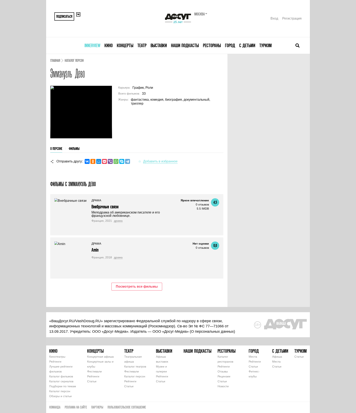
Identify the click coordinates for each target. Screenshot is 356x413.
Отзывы (223, 371)
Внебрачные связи (104, 206)
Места (253, 356)
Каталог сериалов (61, 381)
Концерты (125, 45)
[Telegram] (127, 161)
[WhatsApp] (116, 161)
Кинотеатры (57, 356)
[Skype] (121, 161)
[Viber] (110, 161)
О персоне (56, 148)
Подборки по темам (62, 386)
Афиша (277, 356)
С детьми (247, 45)
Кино (108, 45)
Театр (141, 45)
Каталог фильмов (61, 376)
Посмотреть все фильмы (137, 286)
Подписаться (64, 16)
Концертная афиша (100, 356)
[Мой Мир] (98, 161)
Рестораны (212, 45)
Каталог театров (135, 366)
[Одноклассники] (92, 161)
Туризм (265, 45)
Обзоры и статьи (60, 396)
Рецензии (224, 376)
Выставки (159, 45)
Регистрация (292, 18)
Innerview (92, 45)
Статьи (91, 381)
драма (118, 220)
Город (230, 45)
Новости (223, 386)
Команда (54, 407)
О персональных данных (212, 331)
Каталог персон (74, 60)
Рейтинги (55, 361)
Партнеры (97, 407)
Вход (274, 18)
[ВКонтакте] (87, 161)
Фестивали (94, 371)
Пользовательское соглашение (127, 407)
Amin (94, 249)
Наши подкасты (185, 45)
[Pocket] (104, 161)
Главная (55, 60)
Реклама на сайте (76, 407)
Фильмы (74, 148)
